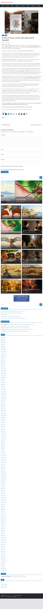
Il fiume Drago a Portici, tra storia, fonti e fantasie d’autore (10, 275)
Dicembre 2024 (3, 372)
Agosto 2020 (3, 462)
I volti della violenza (6, 124)
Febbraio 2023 (3, 410)
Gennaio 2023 (3, 412)
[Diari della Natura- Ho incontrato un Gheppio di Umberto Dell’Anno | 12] (11, 242)
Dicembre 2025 (3, 351)
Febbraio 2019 (3, 493)
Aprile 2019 (3, 490)
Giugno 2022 (3, 424)
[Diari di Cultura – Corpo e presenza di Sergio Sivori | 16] (32, 227)
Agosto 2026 (3, 337)
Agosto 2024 (3, 379)
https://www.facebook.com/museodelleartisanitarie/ (12, 109)
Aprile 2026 (3, 344)
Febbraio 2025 (3, 368)
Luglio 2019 (3, 485)
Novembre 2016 (3, 540)
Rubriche (33, 5)
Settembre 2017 (3, 523)
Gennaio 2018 (3, 516)
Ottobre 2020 (3, 459)
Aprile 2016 (3, 552)
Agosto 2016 (3, 546)
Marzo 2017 (3, 533)
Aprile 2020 (3, 469)
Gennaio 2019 (3, 495)
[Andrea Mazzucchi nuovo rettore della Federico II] (32, 271)
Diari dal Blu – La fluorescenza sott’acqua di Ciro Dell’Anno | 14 (31, 290)
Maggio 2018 (3, 509)
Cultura (7, 5)
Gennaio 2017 (3, 537)
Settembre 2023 (3, 398)
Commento (3, 135)
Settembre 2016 (3, 544)
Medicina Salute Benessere (10, 197)
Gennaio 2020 (3, 474)
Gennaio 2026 (3, 349)
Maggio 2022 (3, 426)
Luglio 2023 (3, 401)
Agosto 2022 (3, 420)
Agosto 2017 (3, 525)
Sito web (2, 159)
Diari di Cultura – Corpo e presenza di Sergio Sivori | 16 (31, 231)
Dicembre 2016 (3, 539)
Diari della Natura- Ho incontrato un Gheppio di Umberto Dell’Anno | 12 (11, 245)
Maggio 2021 (3, 446)
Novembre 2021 (3, 436)
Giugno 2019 (3, 486)
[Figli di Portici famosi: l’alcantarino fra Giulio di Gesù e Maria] (32, 212)
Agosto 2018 (3, 504)
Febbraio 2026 (3, 347)
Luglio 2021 (3, 443)
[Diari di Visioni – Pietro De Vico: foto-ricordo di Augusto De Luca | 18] (11, 212)
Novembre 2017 (3, 519)
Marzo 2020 (3, 471)
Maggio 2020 (3, 467)
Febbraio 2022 (3, 431)
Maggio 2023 (3, 405)
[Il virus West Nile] (21, 181)
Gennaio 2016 (3, 558)
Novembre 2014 (3, 570)
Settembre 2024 (3, 377)
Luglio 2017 (3, 526)
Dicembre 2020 (3, 455)
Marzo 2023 (3, 408)
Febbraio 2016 (3, 556)
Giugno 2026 (3, 340)
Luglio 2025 (3, 359)
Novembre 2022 (3, 415)
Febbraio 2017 (3, 535)
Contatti (23, 5)
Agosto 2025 (3, 358)
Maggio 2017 (3, 530)
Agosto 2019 (3, 483)
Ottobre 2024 (3, 375)
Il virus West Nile (7, 200)
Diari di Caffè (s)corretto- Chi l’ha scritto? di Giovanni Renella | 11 (19, 327)
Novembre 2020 (3, 457)
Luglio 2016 (3, 547)
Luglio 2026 (3, 339)
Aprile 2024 (3, 386)
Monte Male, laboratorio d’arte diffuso (30, 246)
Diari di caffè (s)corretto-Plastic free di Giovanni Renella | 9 (18, 331)
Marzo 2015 (3, 566)
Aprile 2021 (3, 448)
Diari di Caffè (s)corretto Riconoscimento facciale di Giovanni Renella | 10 (20, 329)
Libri (6, 35)
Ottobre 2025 (3, 354)
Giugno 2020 (3, 466)
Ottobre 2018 (3, 500)
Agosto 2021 (3, 441)
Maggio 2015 (3, 563)
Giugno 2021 (3, 445)
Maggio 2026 (3, 342)
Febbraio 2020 (3, 472)
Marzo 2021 (3, 450)
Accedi (2, 582)
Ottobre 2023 (3, 396)
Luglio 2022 (3, 422)
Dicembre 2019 (3, 476)
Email (2, 154)
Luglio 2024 (3, 380)
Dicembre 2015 (3, 559)
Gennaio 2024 (3, 391)
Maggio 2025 (3, 363)
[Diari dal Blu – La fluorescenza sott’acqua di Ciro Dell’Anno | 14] (32, 286)
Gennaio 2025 (3, 370)
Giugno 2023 (3, 403)
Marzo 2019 (3, 492)
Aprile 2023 (3, 406)
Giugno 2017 (3, 528)
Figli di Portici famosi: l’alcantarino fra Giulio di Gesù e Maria (32, 216)
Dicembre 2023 (3, 393)
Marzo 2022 (3, 429)
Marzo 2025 (3, 366)
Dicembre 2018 (3, 497)
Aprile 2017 (3, 532)
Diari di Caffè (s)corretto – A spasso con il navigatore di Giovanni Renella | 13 (10, 260)
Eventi (3, 5)
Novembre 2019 (3, 478)
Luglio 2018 (3, 506)
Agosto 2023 (3, 399)
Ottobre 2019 (3, 479)
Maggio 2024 (3, 384)
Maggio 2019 (3, 488)
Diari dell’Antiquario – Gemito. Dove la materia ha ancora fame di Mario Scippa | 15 (32, 260)
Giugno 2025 (3, 361)
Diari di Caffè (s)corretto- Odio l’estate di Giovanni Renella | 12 (19, 325)
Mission (28, 5)
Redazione (18, 5)
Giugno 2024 (3, 382)
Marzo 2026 (3, 346)
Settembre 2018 (3, 502)
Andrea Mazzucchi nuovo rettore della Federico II (30, 275)
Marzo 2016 (3, 554)
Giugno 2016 (3, 549)
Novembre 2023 (3, 394)
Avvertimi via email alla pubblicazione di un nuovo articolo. (12, 169)
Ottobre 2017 (3, 521)
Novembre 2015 (3, 561)
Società (12, 5)
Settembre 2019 (3, 481)
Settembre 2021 (3, 439)
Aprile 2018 (3, 511)
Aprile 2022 (3, 427)
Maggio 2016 (3, 551)
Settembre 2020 (3, 460)
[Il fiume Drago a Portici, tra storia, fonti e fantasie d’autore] (11, 271)
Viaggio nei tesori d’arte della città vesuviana (10, 290)
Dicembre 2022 (3, 413)
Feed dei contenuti (4, 584)
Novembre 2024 (3, 373)
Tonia (9, 42)
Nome (2, 149)
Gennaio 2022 (3, 433)
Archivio (38, 5)
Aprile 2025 (3, 365)
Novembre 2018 (3, 499)
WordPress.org (3, 587)
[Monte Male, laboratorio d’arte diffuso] (32, 242)
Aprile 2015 (3, 565)
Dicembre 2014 (3, 568)
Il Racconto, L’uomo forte (36, 124)
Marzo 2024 (3, 387)
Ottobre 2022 (3, 417)
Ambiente (4, 197)
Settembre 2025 (3, 356)
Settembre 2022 (3, 419)
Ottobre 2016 (3, 542)
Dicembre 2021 (3, 434)
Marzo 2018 (3, 512)
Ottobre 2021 (3, 438)
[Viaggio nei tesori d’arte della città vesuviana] (11, 286)
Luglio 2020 (3, 464)
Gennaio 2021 (3, 453)
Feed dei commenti (4, 585)
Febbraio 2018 (3, 514)
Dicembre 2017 (3, 518)
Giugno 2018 (3, 507)
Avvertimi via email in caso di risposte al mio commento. (12, 166)
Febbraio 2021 (3, 452)
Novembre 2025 (3, 353)
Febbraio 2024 (3, 389)
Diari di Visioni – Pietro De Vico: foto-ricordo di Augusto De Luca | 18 (11, 216)
